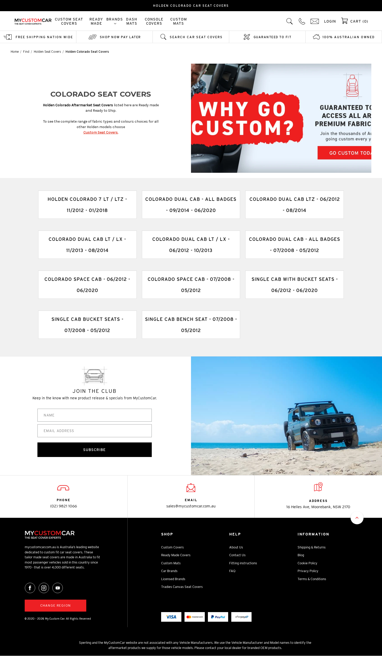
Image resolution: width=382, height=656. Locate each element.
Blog (301, 555)
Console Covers (154, 21)
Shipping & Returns (312, 547)
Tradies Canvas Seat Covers (182, 587)
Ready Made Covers (175, 555)
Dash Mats (131, 21)
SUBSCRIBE (94, 450)
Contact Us (237, 555)
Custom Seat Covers (69, 21)
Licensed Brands (173, 579)
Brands (114, 19)
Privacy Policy (308, 571)
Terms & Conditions (312, 579)
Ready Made (96, 21)
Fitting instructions (243, 563)
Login (330, 21)
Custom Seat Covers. (100, 132)
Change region (55, 605)
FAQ (232, 571)
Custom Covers (172, 547)
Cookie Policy (307, 563)
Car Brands (169, 571)
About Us (236, 547)
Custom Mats (178, 21)
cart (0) (359, 21)
